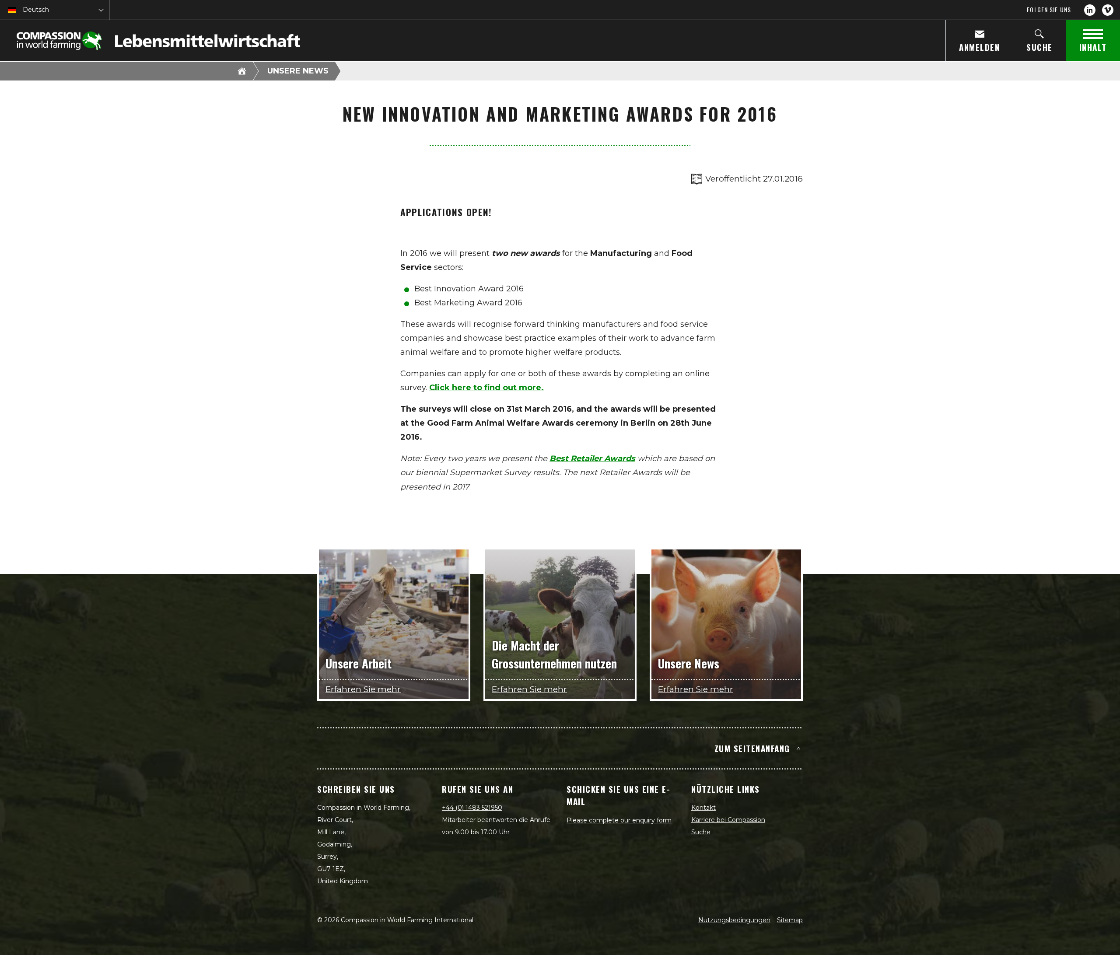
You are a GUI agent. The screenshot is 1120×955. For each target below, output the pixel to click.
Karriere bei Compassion (728, 820)
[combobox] (23, 9)
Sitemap (790, 920)
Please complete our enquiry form (619, 820)
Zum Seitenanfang (752, 748)
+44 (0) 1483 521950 (472, 808)
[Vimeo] (1107, 10)
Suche (700, 832)
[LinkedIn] (1090, 10)
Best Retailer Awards (592, 458)
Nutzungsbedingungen (734, 920)
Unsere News (298, 71)
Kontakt (703, 808)
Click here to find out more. (486, 387)
